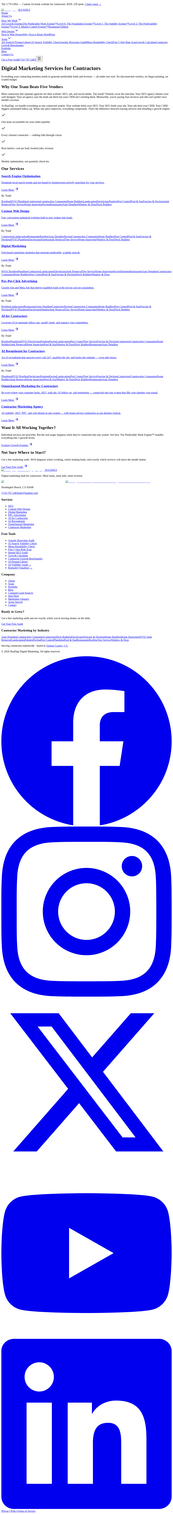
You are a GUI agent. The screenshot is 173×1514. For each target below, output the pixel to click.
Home (4, 12)
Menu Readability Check (99, 42)
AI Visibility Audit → (19, 564)
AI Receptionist (16, 521)
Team (11, 583)
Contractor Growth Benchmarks (25, 558)
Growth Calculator (146, 42)
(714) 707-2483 (27, 59)
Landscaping (90, 201)
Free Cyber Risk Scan (124, 42)
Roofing (5, 201)
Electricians (103, 201)
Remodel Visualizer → (20, 567)
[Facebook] (86, 824)
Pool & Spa (137, 201)
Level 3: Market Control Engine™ (30, 26)
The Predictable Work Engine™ (40, 23)
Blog (4, 51)
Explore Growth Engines (15, 445)
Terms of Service (26, 1511)
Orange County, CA (57, 645)
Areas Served (15, 602)
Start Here (13, 595)
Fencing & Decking (153, 201)
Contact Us (7, 54)
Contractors (34, 201)
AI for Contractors (18, 518)
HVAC (14, 201)
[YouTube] (86, 1337)
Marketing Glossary (18, 599)
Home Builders (75, 201)
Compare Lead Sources (20, 592)
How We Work (9, 20)
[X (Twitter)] (86, 1166)
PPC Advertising (17, 515)
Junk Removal (57, 239)
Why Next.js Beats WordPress (39, 34)
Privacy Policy (9, 1511)
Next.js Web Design (12, 34)
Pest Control (124, 201)
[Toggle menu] (39, 59)
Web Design (8, 31)
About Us (6, 16)
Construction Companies (53, 201)
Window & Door (87, 204)
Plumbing (23, 201)
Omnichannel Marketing (21, 524)
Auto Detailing (70, 204)
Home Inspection (33, 204)
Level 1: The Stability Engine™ (112, 23)
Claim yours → (93, 4)
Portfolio (6, 48)
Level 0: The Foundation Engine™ (76, 23)
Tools (4, 39)
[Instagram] (86, 995)
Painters (113, 201)
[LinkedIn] (86, 1508)
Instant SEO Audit (18, 552)
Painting (45, 239)
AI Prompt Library (21, 42)
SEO (10, 506)
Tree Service (17, 204)
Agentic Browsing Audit (73, 42)
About (11, 580)
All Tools (6, 42)
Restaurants (56, 204)
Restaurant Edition (58, 26)
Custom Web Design (19, 509)
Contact (12, 605)
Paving (46, 204)
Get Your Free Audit (12, 467)
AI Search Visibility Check (45, 42)
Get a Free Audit (10, 59)
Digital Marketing (17, 512)
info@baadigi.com (28, 493)
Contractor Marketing (19, 527)
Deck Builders (104, 204)
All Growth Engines (12, 23)
